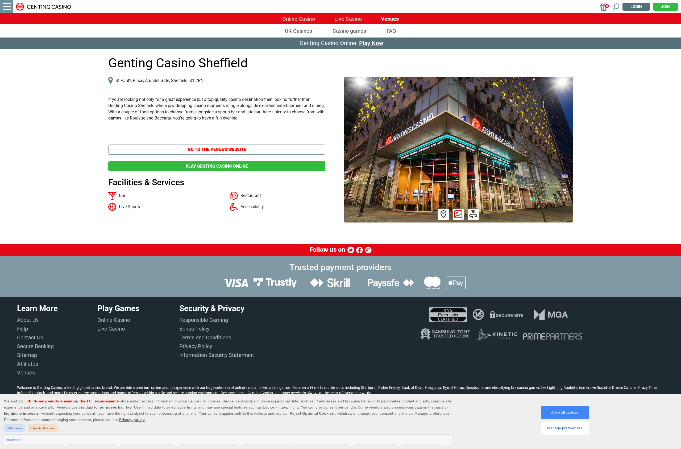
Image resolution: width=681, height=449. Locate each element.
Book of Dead (412, 387)
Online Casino (298, 19)
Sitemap (27, 355)
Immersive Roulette (595, 387)
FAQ (391, 31)
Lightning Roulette (562, 387)
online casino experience (171, 387)
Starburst (369, 387)
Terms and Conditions (205, 337)
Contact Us (30, 337)
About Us (28, 320)
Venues (390, 19)
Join (665, 6)
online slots (244, 387)
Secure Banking (35, 346)
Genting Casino (49, 387)
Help (22, 329)
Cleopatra (433, 387)
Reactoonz (474, 387)
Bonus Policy (194, 329)
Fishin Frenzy (389, 387)
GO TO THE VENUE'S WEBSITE (217, 149)
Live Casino (348, 19)
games (114, 118)
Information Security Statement (216, 355)
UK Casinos (298, 31)
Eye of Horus (453, 387)
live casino (270, 387)
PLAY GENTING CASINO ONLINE (217, 166)
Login (636, 6)
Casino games (349, 31)
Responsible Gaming (203, 320)
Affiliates (27, 364)
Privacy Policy (195, 346)
